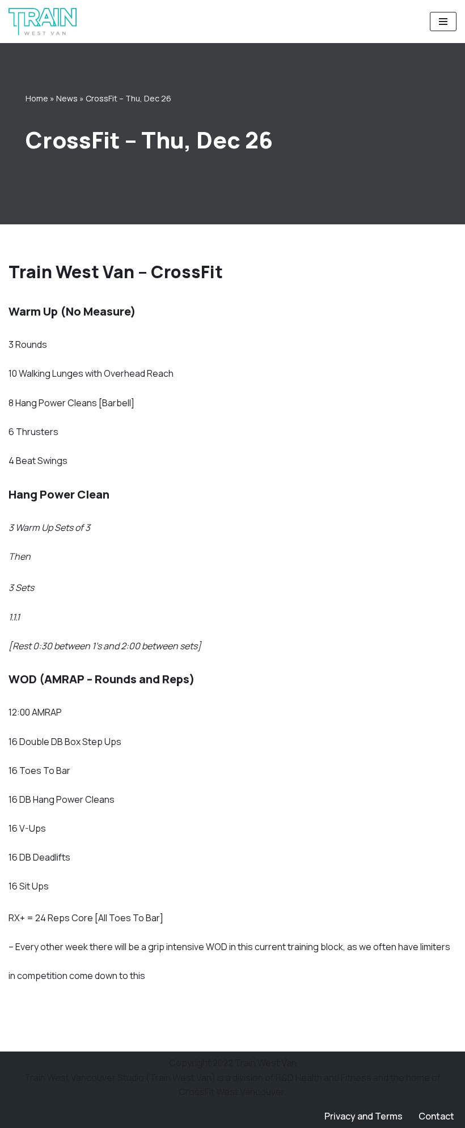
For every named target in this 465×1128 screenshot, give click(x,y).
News (67, 98)
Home (37, 98)
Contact (436, 1116)
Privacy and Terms (363, 1116)
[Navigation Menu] (443, 21)
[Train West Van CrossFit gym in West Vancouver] (43, 21)
